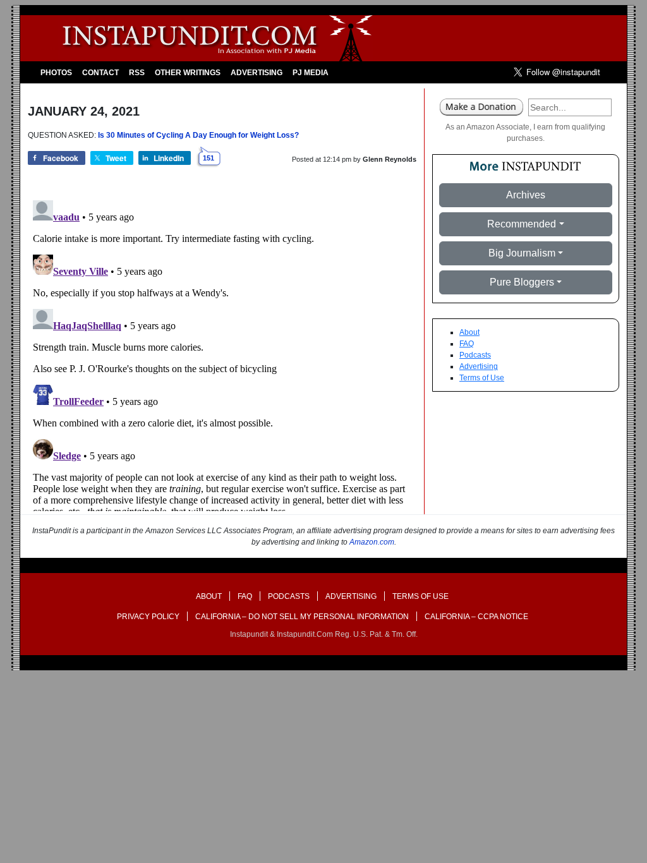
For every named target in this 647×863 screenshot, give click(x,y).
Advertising (256, 72)
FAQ (466, 343)
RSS (137, 72)
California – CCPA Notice (476, 616)
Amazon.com (371, 542)
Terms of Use (481, 377)
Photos (56, 72)
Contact (100, 72)
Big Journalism (521, 253)
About (469, 332)
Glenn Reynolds (389, 159)
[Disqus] (222, 353)
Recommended (521, 224)
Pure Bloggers (522, 282)
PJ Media (311, 72)
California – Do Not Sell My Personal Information (302, 616)
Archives (525, 195)
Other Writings (188, 72)
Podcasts (475, 355)
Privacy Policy (148, 616)
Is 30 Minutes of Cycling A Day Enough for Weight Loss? (198, 135)
